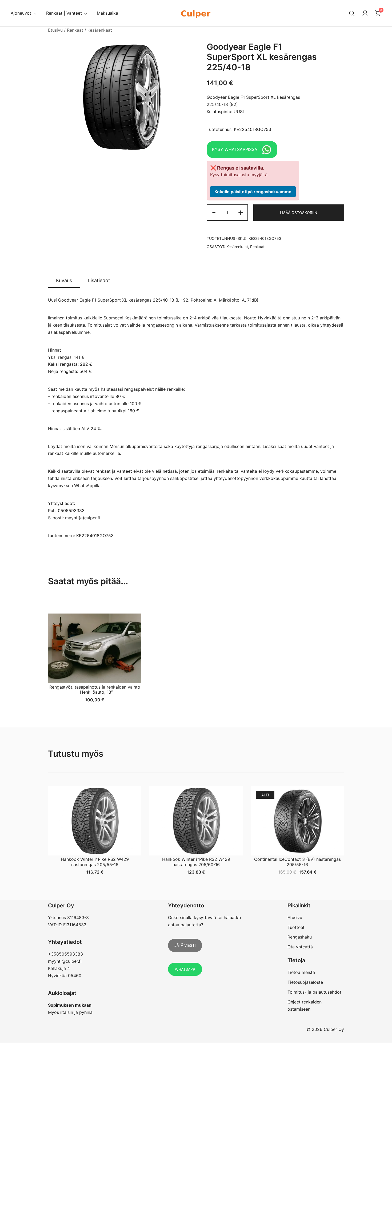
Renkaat (75, 30)
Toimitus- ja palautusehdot (314, 992)
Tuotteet (296, 927)
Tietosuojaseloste (305, 982)
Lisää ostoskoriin (298, 212)
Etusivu (55, 30)
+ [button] (241, 212)
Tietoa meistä (301, 972)
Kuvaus (64, 280)
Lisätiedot (99, 280)
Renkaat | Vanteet (64, 13)
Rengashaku (299, 937)
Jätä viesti (185, 945)
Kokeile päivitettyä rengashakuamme (252, 191)
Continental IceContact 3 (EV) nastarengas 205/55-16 (297, 862)
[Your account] (365, 13)
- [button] (214, 212)
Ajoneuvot (21, 13)
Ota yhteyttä (300, 946)
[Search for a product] (352, 13)
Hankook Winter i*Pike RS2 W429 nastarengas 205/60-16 (196, 862)
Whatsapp (185, 969)
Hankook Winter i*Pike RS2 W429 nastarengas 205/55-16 (95, 862)
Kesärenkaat (99, 30)
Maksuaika (107, 13)
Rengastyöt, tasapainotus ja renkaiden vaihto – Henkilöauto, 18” (94, 689)
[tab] (64, 281)
